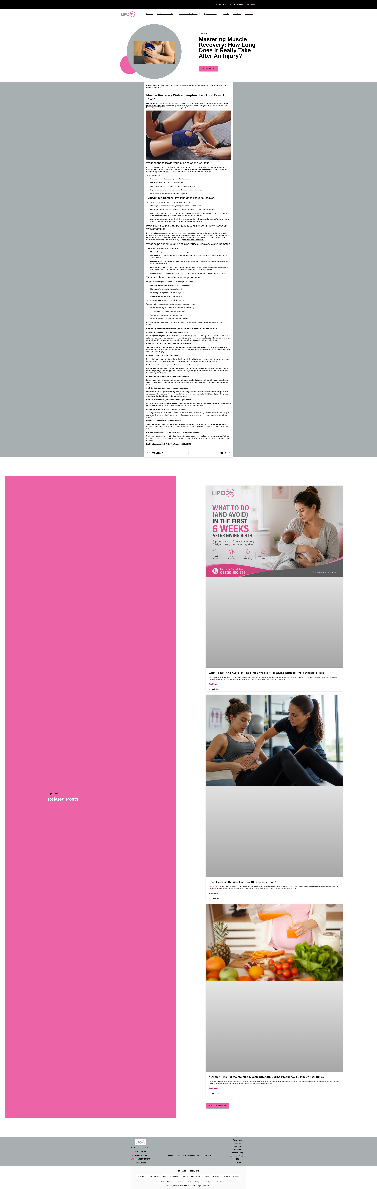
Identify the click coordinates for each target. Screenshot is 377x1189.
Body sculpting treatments (156, 233)
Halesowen (226, 1176)
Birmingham (141, 1176)
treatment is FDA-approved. (193, 240)
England (182, 1171)
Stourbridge (215, 1176)
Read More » (213, 684)
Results (226, 14)
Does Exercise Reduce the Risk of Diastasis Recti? (242, 881)
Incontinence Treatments (188, 14)
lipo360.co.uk (189, 1186)
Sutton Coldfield (175, 1176)
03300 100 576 (186, 444)
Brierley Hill (218, 1181)
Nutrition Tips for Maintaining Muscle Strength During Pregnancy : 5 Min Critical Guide (266, 1076)
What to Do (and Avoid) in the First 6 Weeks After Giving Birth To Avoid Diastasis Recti (267, 672)
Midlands (194, 1171)
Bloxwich (180, 1181)
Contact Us (249, 14)
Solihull (164, 1176)
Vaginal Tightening (210, 14)
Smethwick (170, 1181)
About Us (149, 14)
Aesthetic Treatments (165, 14)
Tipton (189, 1181)
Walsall (206, 1176)
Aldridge (196, 1181)
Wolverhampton (154, 1176)
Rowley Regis (207, 1181)
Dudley (185, 1176)
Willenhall (236, 1176)
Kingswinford (160, 1181)
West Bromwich (196, 1176)
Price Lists (237, 14)
